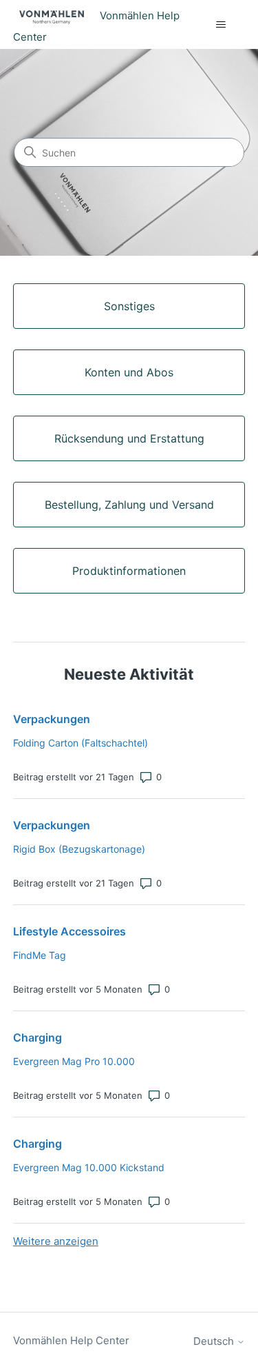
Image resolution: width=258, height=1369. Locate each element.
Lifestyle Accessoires (69, 931)
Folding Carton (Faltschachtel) (80, 743)
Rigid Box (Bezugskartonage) (79, 849)
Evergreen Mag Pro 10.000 (74, 1061)
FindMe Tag (39, 955)
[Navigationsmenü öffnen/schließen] (220, 25)
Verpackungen (51, 719)
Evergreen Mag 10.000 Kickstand (88, 1167)
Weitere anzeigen (55, 1241)
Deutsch (215, 1341)
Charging (37, 1037)
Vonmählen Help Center (71, 1340)
